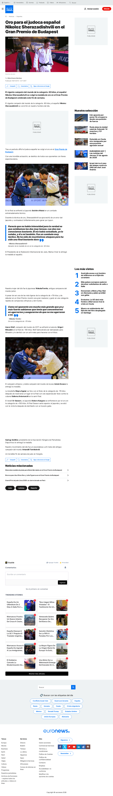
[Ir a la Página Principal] (9, 9)
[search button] (70, 2)
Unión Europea (49, 717)
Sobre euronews (45, 743)
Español (6, 2)
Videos (3, 767)
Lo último (23, 752)
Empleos (42, 766)
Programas (5, 770)
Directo (106, 9)
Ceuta (58, 706)
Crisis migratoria (73, 706)
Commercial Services (46, 746)
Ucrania (47, 706)
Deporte (34, 488)
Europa (3, 743)
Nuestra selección (86, 110)
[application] (36, 54)
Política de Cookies (46, 754)
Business (4, 749)
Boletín (22, 746)
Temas (3, 739)
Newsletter (65, 753)
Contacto (42, 763)
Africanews (24, 764)
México (39, 711)
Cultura (4, 764)
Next (3, 755)
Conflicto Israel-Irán (40, 701)
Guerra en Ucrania (61, 701)
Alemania (65, 717)
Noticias (11, 16)
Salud (3, 758)
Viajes (3, 761)
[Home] (6, 16)
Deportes (19, 16)
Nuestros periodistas (8, 773)
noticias (21, 488)
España (77, 701)
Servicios (23, 739)
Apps (22, 758)
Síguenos (23, 755)
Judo (10, 488)
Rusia (35, 706)
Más (40, 739)
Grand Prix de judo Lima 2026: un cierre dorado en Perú (25, 480)
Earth (3, 752)
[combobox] (81, 2)
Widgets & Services (27, 761)
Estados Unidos (71, 711)
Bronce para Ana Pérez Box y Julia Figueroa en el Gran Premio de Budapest (32, 475)
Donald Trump (53, 711)
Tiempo (23, 749)
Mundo (3, 746)
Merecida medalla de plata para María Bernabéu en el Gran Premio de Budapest (33, 470)
